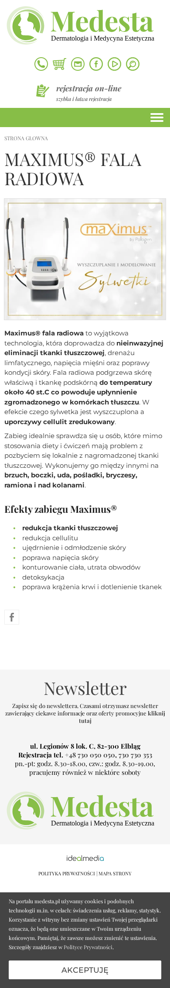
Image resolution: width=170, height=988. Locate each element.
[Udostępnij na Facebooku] (11, 617)
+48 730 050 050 (90, 754)
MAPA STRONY (115, 873)
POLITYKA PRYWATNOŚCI (66, 873)
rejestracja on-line (88, 88)
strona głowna (26, 138)
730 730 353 (135, 754)
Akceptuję (85, 969)
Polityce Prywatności (88, 946)
